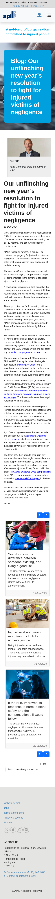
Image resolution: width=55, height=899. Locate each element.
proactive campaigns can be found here (27, 352)
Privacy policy (37, 6)
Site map (8, 822)
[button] (40, 515)
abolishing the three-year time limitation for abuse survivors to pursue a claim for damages (27, 394)
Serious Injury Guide (25, 365)
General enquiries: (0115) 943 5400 (25, 872)
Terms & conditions (14, 813)
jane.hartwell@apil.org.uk (27, 478)
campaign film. (30, 472)
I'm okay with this (20, 6)
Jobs (6, 808)
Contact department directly (21, 876)
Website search (12, 803)
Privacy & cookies (13, 817)
